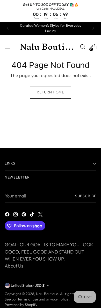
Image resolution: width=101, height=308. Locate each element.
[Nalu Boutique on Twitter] (41, 215)
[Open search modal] (82, 47)
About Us (14, 266)
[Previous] (7, 28)
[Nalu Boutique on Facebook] (8, 215)
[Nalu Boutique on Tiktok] (33, 215)
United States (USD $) (28, 285)
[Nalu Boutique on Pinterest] (24, 215)
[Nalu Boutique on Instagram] (16, 215)
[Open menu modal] (7, 47)
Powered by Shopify (21, 304)
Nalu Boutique (47, 293)
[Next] (93, 28)
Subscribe (85, 196)
